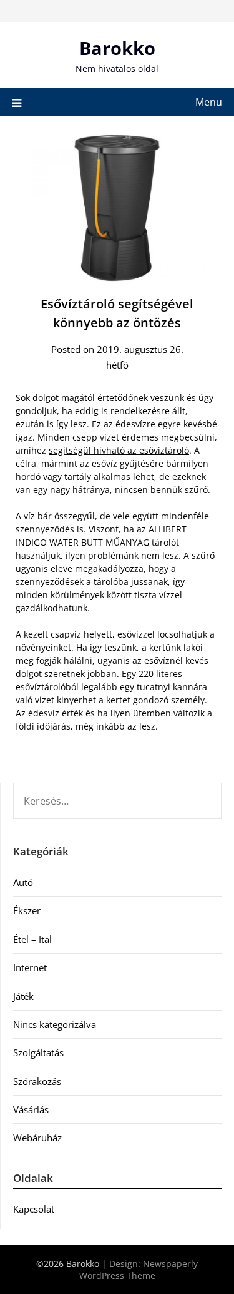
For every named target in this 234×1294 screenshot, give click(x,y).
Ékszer (27, 910)
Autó (23, 882)
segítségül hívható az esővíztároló (119, 450)
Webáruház (37, 1137)
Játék (23, 996)
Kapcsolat (33, 1209)
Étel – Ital (32, 939)
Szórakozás (37, 1081)
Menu (208, 102)
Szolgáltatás (38, 1052)
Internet (30, 967)
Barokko (117, 48)
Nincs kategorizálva (54, 1024)
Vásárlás (31, 1109)
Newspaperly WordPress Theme (138, 1269)
